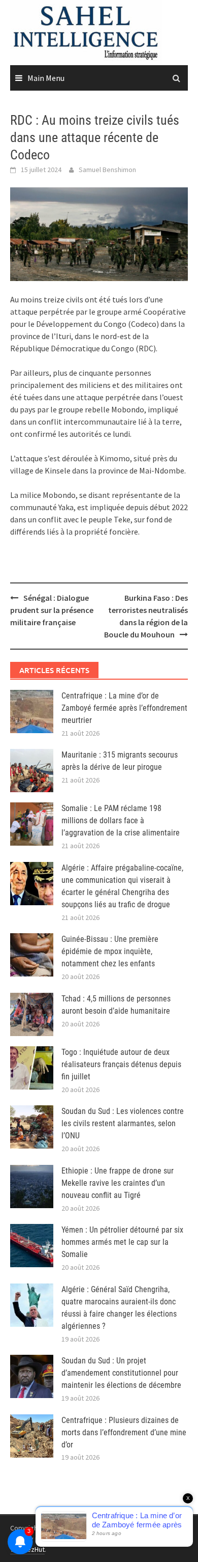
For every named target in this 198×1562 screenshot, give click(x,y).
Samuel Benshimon (107, 169)
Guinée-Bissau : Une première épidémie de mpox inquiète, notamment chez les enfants (109, 951)
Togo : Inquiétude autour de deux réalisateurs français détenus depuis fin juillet (121, 1064)
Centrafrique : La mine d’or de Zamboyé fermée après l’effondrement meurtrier (124, 708)
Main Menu (45, 78)
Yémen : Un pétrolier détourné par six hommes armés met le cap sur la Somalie (122, 1242)
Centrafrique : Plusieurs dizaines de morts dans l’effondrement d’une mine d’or (123, 1432)
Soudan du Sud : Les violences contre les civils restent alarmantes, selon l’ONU (122, 1123)
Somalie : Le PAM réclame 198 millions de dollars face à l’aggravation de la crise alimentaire (120, 820)
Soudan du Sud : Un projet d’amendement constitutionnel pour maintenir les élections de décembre (121, 1373)
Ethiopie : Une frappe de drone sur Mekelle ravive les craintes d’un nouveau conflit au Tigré (117, 1183)
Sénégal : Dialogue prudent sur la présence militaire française (51, 610)
